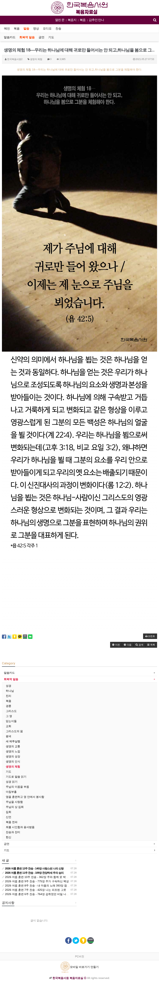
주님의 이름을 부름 (17, 786)
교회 (8, 726)
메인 (7, 28)
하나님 (10, 690)
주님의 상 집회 (15, 806)
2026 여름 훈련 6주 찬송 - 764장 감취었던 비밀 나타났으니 (40, 894)
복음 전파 (11, 822)
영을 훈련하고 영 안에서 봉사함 (25, 796)
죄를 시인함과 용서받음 (20, 827)
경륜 (8, 705)
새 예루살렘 (13, 741)
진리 (8, 695)
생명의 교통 (13, 746)
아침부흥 (11, 791)
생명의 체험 (13, 766)
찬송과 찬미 (13, 832)
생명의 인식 (13, 761)
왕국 (8, 736)
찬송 (58, 28)
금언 (41, 37)
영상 (36, 28)
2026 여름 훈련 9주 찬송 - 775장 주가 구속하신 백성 (36, 881)
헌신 (8, 837)
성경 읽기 (11, 781)
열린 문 (59, 20)
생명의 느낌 (13, 751)
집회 (8, 812)
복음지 (72, 20)
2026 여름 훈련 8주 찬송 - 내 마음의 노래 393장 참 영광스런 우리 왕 (46, 885)
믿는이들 (11, 721)
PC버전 (79, 956)
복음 (83, 20)
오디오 (47, 28)
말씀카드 (10, 37)
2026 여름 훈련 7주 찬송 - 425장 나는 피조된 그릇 (35, 889)
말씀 (26, 28)
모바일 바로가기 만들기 (84, 966)
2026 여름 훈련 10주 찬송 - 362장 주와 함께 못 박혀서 (37, 877)
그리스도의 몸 (14, 731)
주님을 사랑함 (14, 801)
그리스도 (11, 711)
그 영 (9, 716)
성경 (8, 685)
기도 (51, 37)
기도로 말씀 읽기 (16, 776)
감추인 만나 (96, 20)
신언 (8, 817)
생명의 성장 (13, 756)
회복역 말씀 (27, 37)
